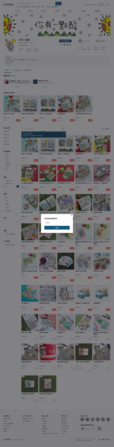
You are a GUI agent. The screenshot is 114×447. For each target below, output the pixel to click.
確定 (57, 228)
